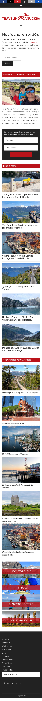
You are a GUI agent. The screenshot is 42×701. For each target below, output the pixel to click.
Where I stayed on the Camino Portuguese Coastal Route (17, 257)
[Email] (31, 1)
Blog (4, 653)
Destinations (6, 666)
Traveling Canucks (21, 16)
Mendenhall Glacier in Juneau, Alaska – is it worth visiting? (20, 349)
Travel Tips (6, 656)
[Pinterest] (17, 1)
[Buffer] (24, 1)
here (33, 123)
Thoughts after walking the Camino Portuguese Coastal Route (20, 195)
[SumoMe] (38, 1)
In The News (7, 650)
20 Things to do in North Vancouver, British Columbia (18, 486)
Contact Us (6, 643)
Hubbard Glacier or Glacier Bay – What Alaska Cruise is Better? (18, 318)
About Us (5, 639)
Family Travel (7, 663)
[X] (10, 1)
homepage (33, 42)
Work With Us (7, 646)
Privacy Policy (7, 670)
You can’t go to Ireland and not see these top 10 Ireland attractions (20, 519)
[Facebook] (3, 1)
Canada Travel (7, 660)
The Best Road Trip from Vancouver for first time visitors (20, 226)
